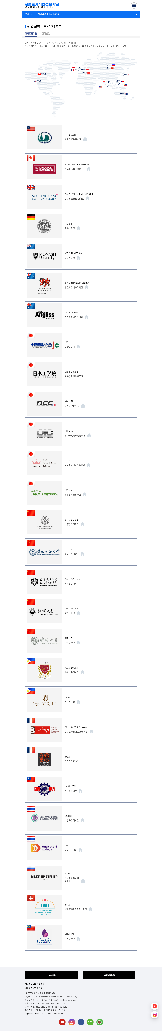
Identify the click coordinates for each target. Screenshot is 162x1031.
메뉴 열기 (136, 14)
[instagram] (71, 1022)
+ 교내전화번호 (108, 975)
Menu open (134, 5)
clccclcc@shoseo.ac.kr (69, 1000)
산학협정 (46, 33)
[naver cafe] (99, 1022)
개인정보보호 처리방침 (34, 984)
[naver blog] (90, 1022)
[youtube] (62, 1022)
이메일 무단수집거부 (33, 988)
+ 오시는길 (51, 975)
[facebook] (81, 1022)
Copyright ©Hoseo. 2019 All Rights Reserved (44, 1014)
